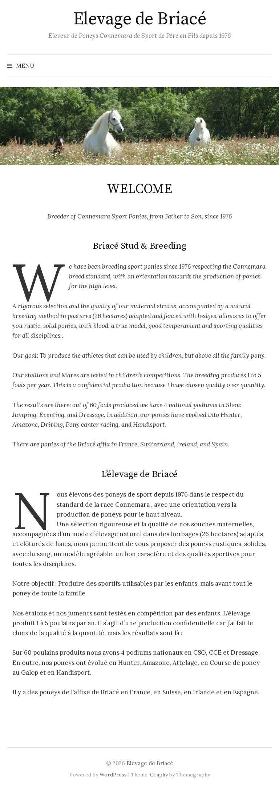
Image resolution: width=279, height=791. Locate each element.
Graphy (159, 774)
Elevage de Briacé (139, 19)
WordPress (113, 774)
